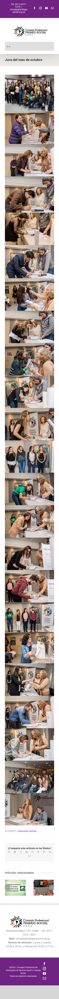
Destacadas (23, 831)
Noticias (33, 831)
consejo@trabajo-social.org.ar (19, 10)
